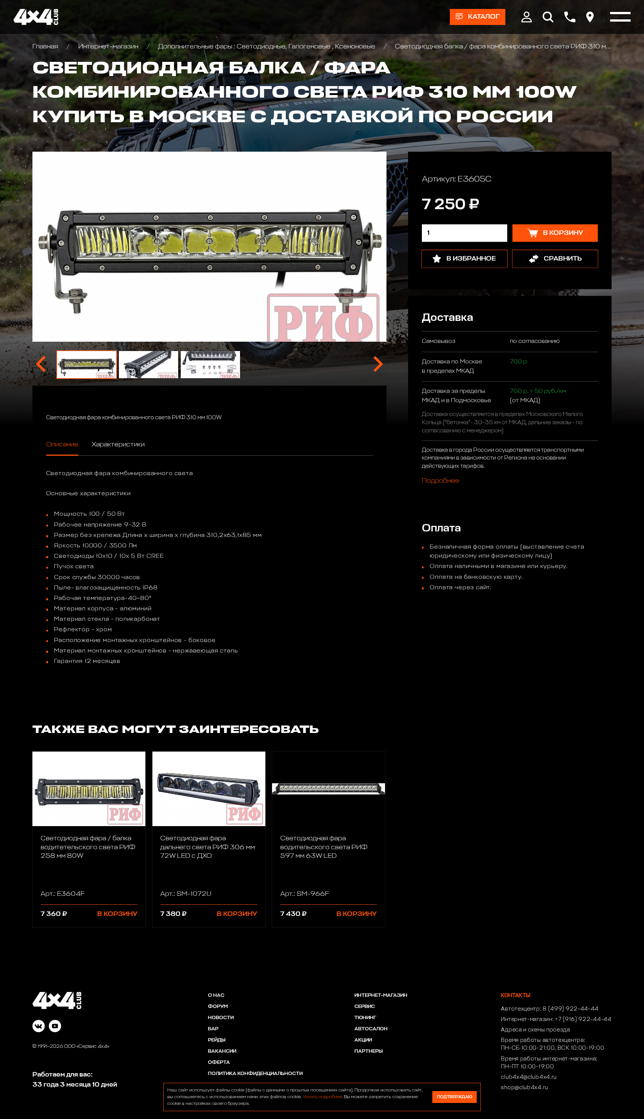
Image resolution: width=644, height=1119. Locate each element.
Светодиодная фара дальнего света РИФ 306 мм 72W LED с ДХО (207, 847)
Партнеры (368, 1051)
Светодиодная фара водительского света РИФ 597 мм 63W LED (323, 847)
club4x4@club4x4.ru (529, 1077)
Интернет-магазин (108, 46)
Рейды (216, 1040)
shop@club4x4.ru (524, 1087)
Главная (46, 46)
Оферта (219, 1062)
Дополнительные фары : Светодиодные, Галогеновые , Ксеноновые (267, 46)
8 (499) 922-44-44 (571, 1009)
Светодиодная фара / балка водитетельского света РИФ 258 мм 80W (88, 847)
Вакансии (222, 1051)
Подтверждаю (454, 1097)
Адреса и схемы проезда (535, 1030)
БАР (213, 1029)
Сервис (364, 1006)
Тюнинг (365, 1017)
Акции (363, 1040)
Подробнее (440, 481)
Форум (218, 1006)
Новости (221, 1017)
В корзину (117, 914)
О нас (216, 995)
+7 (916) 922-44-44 (583, 1019)
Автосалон (371, 1029)
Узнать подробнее (322, 1097)
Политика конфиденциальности (255, 1073)
